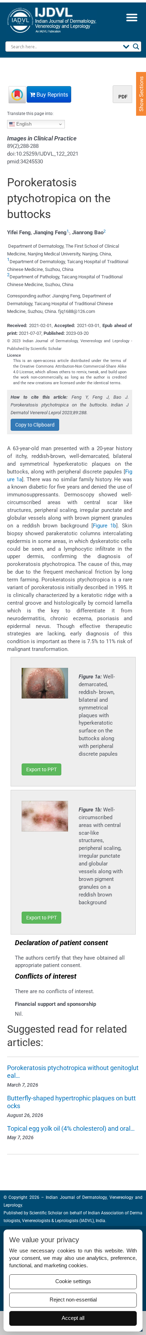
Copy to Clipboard (35, 425)
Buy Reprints (51, 94)
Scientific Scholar (45, 1212)
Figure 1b (104, 525)
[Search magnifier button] (136, 47)
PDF (123, 96)
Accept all (73, 1318)
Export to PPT (41, 769)
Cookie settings (73, 1281)
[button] (132, 17)
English (23, 124)
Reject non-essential (73, 1300)
